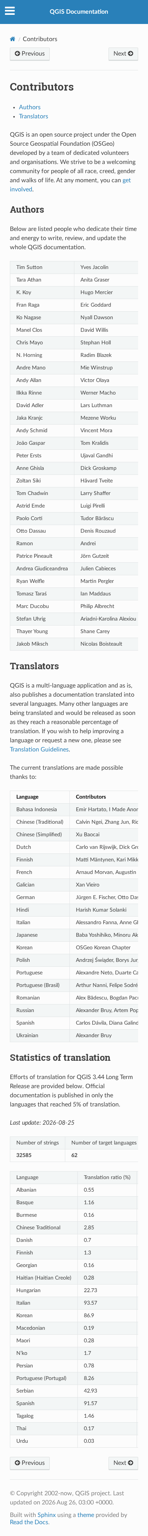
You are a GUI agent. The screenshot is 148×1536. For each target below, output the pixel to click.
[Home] (13, 39)
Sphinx (47, 1515)
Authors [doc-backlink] (27, 209)
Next (120, 54)
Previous (32, 54)
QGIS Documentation (79, 12)
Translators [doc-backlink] (34, 666)
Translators (33, 116)
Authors (30, 107)
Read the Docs (29, 1522)
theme (85, 1515)
